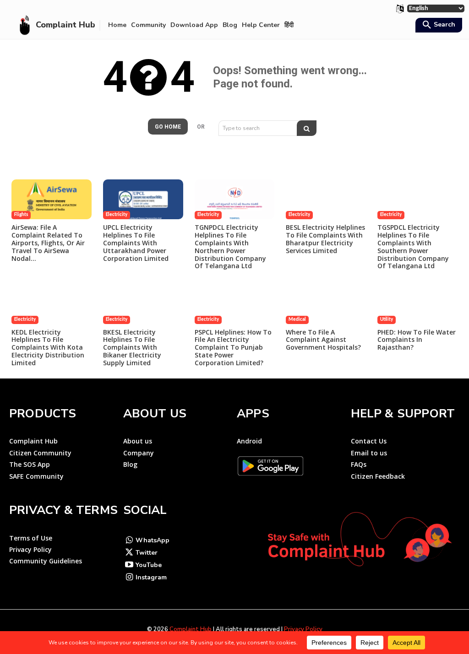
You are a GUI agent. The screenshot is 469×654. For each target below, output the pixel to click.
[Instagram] (129, 578)
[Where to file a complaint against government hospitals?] (326, 304)
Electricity (116, 214)
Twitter (147, 552)
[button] (437, 25)
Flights (21, 214)
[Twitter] (129, 553)
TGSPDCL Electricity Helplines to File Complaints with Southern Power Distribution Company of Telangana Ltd (413, 246)
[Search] (306, 128)
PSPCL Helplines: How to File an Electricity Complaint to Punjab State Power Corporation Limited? (233, 347)
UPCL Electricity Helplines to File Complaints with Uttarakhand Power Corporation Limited (136, 242)
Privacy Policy (303, 629)
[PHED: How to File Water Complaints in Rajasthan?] (417, 304)
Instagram (151, 577)
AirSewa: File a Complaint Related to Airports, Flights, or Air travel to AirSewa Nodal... (48, 242)
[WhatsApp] (129, 541)
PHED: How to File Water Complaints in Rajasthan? (416, 340)
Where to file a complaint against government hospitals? (323, 340)
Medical (297, 319)
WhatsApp (152, 540)
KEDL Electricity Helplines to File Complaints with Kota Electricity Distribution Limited (47, 347)
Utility (386, 319)
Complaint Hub (190, 629)
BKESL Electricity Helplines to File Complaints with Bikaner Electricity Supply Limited (132, 347)
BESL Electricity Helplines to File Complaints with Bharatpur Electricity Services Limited (325, 238)
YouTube (149, 565)
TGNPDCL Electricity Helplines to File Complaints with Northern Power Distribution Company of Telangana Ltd (230, 246)
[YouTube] (129, 565)
